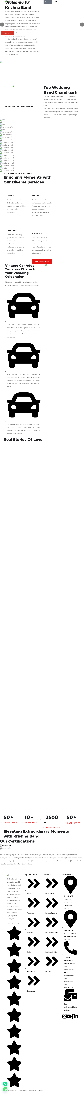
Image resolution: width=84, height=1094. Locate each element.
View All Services (42, 261)
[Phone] (5, 1084)
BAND (35, 195)
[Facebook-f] (72, 1016)
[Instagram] (64, 1016)
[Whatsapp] (5, 1089)
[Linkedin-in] (76, 1016)
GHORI (10, 195)
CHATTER (12, 230)
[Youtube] (68, 1016)
